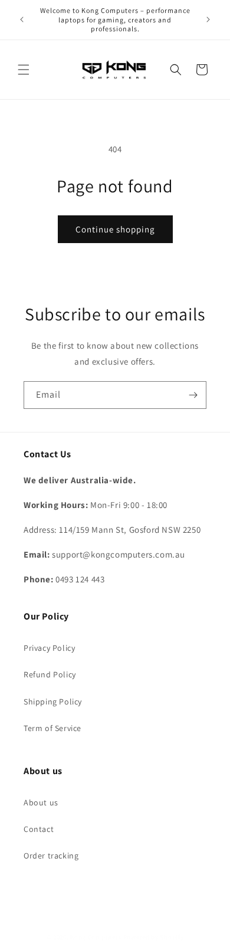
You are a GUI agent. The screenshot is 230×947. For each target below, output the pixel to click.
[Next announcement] (208, 19)
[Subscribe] (193, 395)
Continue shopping (115, 229)
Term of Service (52, 728)
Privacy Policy (49, 648)
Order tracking (51, 855)
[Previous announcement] (22, 19)
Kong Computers (95, 937)
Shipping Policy (53, 701)
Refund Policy (50, 674)
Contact (39, 829)
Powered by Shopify (153, 937)
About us (41, 802)
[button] (24, 70)
